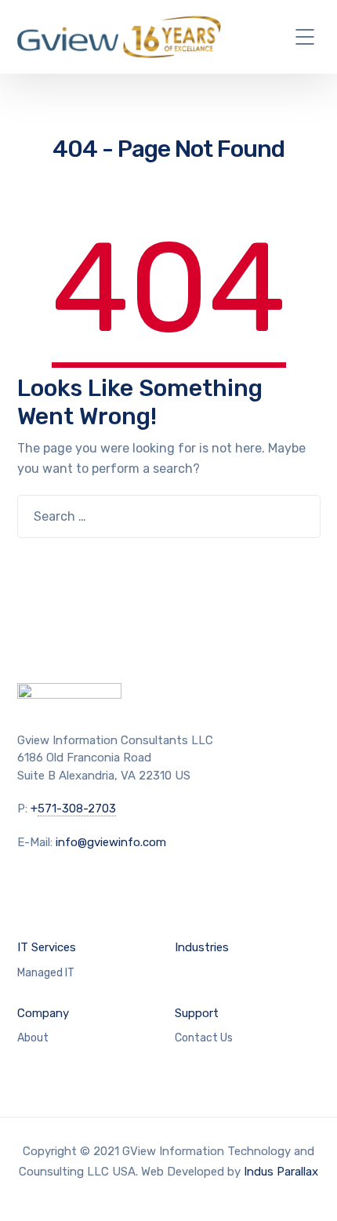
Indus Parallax (281, 1172)
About (33, 1038)
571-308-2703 (77, 808)
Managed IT (45, 972)
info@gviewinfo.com (111, 842)
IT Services (46, 947)
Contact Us (204, 1038)
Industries (202, 947)
